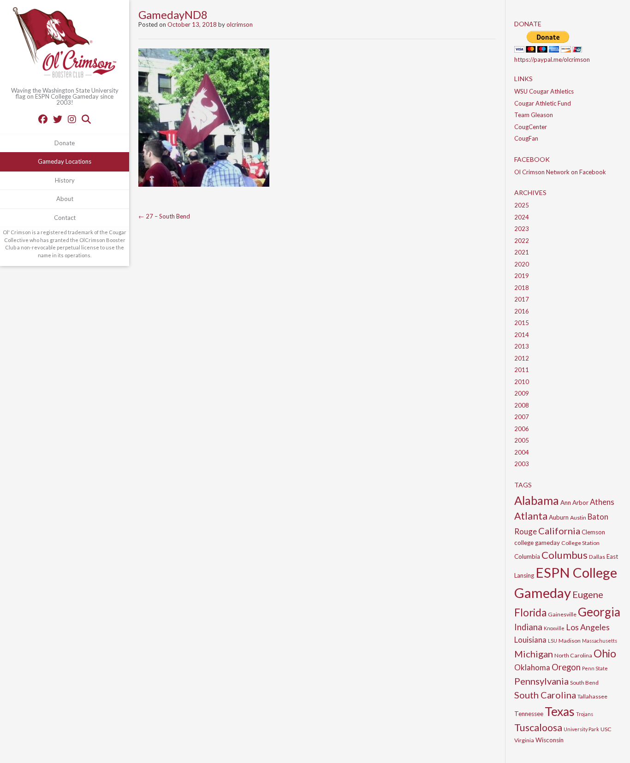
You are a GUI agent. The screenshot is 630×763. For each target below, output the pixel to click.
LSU (552, 641)
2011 (521, 369)
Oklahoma (532, 667)
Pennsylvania (541, 680)
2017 (521, 299)
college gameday (537, 542)
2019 (521, 275)
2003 (521, 463)
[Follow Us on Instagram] (72, 119)
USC (606, 729)
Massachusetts (599, 641)
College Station (580, 542)
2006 (521, 428)
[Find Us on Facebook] (43, 119)
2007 (521, 416)
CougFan (526, 138)
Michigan (533, 653)
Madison (570, 640)
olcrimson (239, 24)
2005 (521, 440)
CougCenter (530, 126)
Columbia (527, 556)
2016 (521, 311)
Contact (65, 217)
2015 (521, 322)
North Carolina (573, 655)
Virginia (524, 740)
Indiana (528, 627)
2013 (521, 346)
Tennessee (528, 713)
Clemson (593, 532)
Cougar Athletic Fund (542, 103)
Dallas (597, 556)
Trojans (584, 714)
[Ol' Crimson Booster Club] (64, 44)
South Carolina (545, 694)
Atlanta (530, 516)
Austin (578, 517)
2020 (521, 264)
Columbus (564, 555)
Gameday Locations (64, 161)
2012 (521, 358)
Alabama (536, 500)
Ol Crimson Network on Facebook (560, 172)
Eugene (587, 594)
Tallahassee (592, 696)
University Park (581, 729)
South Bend (584, 682)
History (65, 180)
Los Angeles (588, 627)
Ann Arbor (574, 502)
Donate (64, 143)
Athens (602, 502)
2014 (521, 334)
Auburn (559, 517)
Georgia (599, 611)
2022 (521, 240)
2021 (521, 252)
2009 (521, 393)
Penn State (595, 668)
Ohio (605, 653)
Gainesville (562, 614)
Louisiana (530, 640)
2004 (521, 452)
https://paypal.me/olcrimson (552, 59)
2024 (521, 217)
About (64, 198)
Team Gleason (533, 114)
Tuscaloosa (538, 727)
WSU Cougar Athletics (544, 91)
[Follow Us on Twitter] (57, 119)
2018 (521, 287)
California (559, 530)
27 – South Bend (164, 216)
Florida (530, 612)
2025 (521, 205)
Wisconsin (549, 740)
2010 (521, 381)
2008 (521, 405)
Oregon (566, 667)
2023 (521, 228)
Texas (560, 711)
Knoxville (554, 628)
